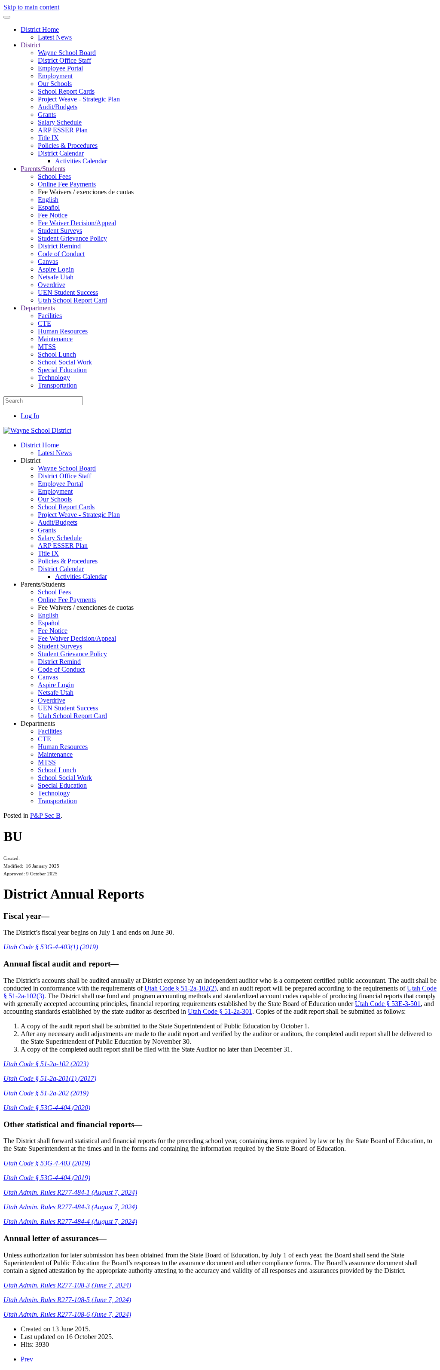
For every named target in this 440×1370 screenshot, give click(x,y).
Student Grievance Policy (72, 238)
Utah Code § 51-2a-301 (220, 1011)
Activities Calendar (81, 161)
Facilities (50, 315)
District (30, 45)
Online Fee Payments (67, 184)
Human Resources (63, 331)
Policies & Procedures (68, 145)
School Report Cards (66, 91)
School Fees (54, 176)
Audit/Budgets (57, 106)
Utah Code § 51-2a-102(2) (180, 988)
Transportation (57, 385)
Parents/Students (43, 168)
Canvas (48, 261)
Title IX (48, 137)
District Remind (59, 246)
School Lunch (57, 354)
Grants (47, 114)
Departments (38, 308)
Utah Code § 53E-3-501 (388, 1003)
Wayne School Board (67, 52)
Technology (54, 377)
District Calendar (61, 153)
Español (49, 207)
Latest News (55, 37)
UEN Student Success (68, 292)
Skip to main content (31, 7)
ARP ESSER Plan (63, 130)
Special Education (62, 369)
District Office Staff (64, 60)
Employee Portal (60, 68)
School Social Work (65, 362)
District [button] (30, 460)
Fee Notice (52, 215)
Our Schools (55, 83)
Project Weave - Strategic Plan (79, 99)
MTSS (47, 346)
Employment (55, 76)
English (48, 199)
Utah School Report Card (72, 300)
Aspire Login (56, 269)
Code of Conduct (61, 253)
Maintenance (55, 338)
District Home (40, 29)
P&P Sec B (45, 815)
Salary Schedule (60, 122)
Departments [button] (38, 723)
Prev (27, 1359)
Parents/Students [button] (43, 584)
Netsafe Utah (55, 277)
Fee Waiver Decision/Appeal (77, 222)
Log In (30, 415)
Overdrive (51, 284)
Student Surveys (60, 230)
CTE (44, 323)
